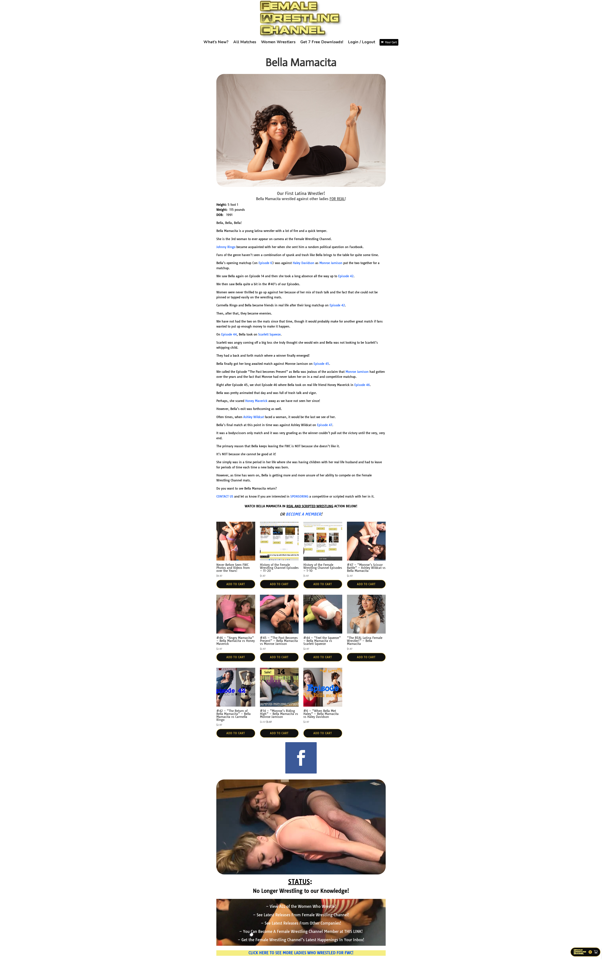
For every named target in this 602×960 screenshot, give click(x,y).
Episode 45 (321, 364)
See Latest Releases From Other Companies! (303, 923)
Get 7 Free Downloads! (321, 42)
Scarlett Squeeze (269, 334)
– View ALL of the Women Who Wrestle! (301, 906)
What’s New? (216, 42)
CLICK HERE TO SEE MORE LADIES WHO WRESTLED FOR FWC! (301, 952)
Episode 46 (362, 385)
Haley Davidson (303, 263)
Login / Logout (361, 42)
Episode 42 (346, 276)
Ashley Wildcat (253, 417)
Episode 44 (229, 334)
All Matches (244, 42)
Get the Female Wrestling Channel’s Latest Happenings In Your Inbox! (302, 939)
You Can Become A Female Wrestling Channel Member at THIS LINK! (303, 931)
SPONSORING (299, 496)
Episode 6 (265, 263)
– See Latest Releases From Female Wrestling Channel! (301, 915)
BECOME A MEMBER (303, 514)
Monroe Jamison (330, 263)
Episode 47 (324, 425)
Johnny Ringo (225, 247)
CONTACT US (224, 496)
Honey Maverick (256, 401)
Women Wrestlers (278, 42)
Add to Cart (235, 584)
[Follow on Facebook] (301, 758)
